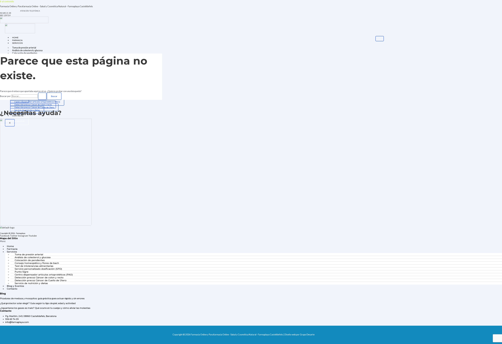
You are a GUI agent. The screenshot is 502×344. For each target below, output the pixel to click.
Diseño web (290, 334)
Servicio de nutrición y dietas (31, 283)
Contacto (12, 288)
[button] (251, 241)
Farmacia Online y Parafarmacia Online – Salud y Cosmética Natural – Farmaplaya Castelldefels (46, 6)
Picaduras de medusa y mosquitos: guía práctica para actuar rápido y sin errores (42, 298)
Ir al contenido (7, 1)
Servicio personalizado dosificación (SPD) (38, 269)
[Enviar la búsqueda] (42, 96)
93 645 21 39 (5, 13)
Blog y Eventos (15, 286)
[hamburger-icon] (379, 38)
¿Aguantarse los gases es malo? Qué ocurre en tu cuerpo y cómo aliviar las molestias (45, 308)
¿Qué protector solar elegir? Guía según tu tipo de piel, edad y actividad (38, 303)
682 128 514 (5, 15)
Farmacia (17, 40)
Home (15, 37)
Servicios (17, 43)
